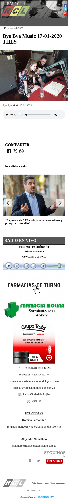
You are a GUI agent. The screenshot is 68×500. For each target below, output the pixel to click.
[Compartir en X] (15, 152)
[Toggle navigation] (6, 22)
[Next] (60, 203)
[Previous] (8, 203)
